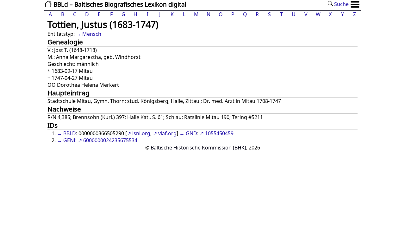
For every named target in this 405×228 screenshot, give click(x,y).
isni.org (141, 133)
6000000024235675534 (110, 140)
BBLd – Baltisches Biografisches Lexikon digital (119, 4)
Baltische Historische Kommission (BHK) (198, 147)
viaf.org (167, 133)
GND (191, 133)
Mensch (91, 33)
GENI (69, 140)
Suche (341, 4)
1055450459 (219, 133)
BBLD (69, 133)
